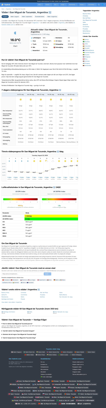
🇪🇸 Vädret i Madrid (79, 352)
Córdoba (23, 292)
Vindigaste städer (76, 369)
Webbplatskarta (44, 367)
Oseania (82, 4)
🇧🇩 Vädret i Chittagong (75, 354)
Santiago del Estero (7, 299)
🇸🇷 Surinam (86, 61)
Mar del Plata (44, 292)
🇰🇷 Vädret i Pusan (40, 354)
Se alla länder (65, 1)
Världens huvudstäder (46, 374)
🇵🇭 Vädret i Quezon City (53, 352)
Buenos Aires (5, 292)
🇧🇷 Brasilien (86, 41)
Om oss (43, 362)
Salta (60, 292)
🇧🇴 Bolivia (86, 39)
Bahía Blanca (63, 294)
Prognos (5, 16)
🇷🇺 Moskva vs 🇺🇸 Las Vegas (27, 280)
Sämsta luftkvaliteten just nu (79, 374)
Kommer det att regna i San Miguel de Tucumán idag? (19, 334)
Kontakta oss (44, 364)
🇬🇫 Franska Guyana (88, 52)
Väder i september (27, 16)
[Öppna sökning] (99, 4)
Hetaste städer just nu (77, 362)
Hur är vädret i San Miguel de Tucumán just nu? (17, 323)
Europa (63, 4)
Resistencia (5, 297)
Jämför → (47, 274)
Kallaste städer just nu (78, 364)
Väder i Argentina (52, 16)
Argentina (8, 9)
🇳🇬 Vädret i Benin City (29, 352)
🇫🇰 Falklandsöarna (88, 50)
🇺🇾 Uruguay (86, 63)
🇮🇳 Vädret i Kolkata (51, 354)
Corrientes (24, 294)
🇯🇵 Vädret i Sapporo (16, 352)
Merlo (22, 297)
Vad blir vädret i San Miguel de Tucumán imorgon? (18, 331)
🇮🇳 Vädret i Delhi (41, 352)
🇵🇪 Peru (85, 59)
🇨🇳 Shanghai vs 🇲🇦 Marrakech (10, 280)
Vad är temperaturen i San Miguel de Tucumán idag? (19, 338)
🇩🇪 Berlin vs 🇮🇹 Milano (59, 280)
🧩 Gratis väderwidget (46, 376)
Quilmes (42, 297)
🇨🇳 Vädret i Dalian (29, 354)
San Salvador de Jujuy (66, 297)
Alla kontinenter (44, 369)
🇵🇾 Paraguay (86, 57)
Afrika (40, 4)
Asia (56, 4)
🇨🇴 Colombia (86, 46)
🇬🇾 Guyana (86, 54)
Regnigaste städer (77, 367)
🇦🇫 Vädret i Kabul (90, 352)
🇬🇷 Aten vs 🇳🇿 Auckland (27, 282)
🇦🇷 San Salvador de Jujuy (60, 312)
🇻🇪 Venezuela (87, 65)
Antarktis (48, 4)
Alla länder (43, 372)
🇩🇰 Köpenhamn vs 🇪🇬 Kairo (44, 280)
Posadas (42, 294)
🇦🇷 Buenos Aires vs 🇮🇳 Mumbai (10, 282)
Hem (3, 9)
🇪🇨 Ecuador (86, 48)
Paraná (23, 299)
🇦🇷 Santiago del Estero (8, 312)
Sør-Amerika (91, 4)
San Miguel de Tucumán (90, 20)
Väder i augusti (15, 16)
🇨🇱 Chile (85, 44)
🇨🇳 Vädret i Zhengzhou (66, 352)
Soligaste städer (76, 372)
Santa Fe (4, 294)
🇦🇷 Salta (29, 312)
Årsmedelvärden (39, 16)
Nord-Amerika (73, 4)
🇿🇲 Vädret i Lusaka (63, 354)
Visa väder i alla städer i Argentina (12, 302)
